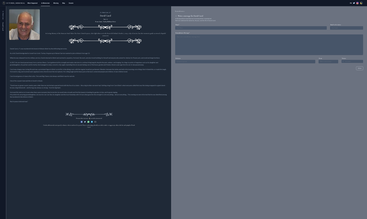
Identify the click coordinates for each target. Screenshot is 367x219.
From (320, 58)
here (92, 125)
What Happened (32, 3)
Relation (177, 58)
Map (63, 3)
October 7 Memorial (15, 3)
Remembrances (179, 11)
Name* (177, 25)
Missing (55, 3)
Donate (71, 3)
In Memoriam (45, 3)
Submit (360, 68)
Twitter (344, 58)
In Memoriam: (3, 15)
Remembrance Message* (182, 33)
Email (335, 25)
